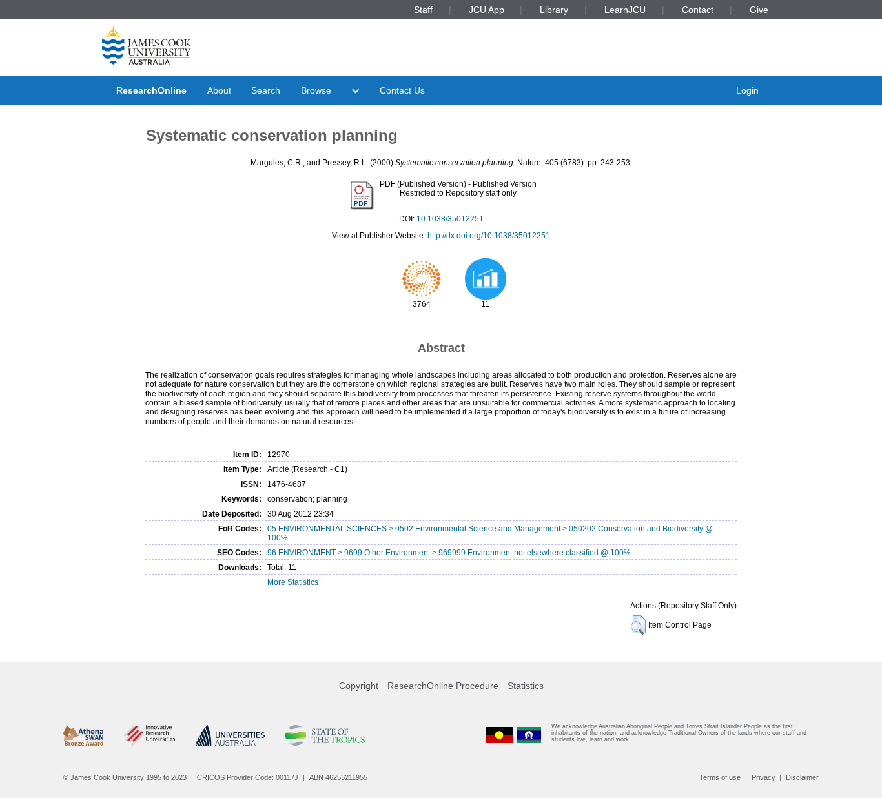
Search (265, 90)
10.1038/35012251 (450, 218)
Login (747, 90)
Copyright (358, 685)
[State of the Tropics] (324, 735)
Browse (316, 90)
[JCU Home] (146, 45)
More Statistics (292, 582)
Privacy (763, 777)
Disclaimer (802, 777)
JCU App (486, 10)
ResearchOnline (151, 90)
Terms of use (720, 777)
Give (759, 10)
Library (554, 10)
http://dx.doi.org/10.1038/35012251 (488, 235)
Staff (423, 10)
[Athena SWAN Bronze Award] (83, 735)
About (219, 90)
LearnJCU (625, 10)
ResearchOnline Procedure (442, 685)
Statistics (526, 685)
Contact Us (402, 90)
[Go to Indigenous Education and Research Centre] (499, 735)
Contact (697, 10)
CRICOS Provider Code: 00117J (247, 777)
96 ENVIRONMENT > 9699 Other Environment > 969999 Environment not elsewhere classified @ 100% (449, 552)
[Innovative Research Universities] (149, 735)
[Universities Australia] (230, 735)
